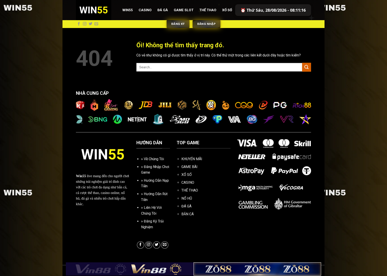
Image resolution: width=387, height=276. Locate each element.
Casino (145, 10)
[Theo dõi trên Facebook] (79, 24)
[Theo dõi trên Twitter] (90, 24)
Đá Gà (162, 10)
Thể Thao (207, 10)
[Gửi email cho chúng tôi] (96, 24)
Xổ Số (227, 10)
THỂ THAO (189, 190)
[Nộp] (306, 67)
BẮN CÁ (187, 214)
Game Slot (184, 10)
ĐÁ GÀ (186, 206)
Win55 (127, 10)
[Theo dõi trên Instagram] (84, 24)
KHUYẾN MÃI (191, 159)
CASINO (187, 182)
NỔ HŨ (186, 198)
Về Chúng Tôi (154, 159)
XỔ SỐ (186, 174)
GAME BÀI (189, 167)
